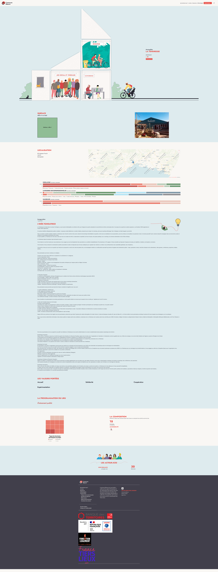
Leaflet (170, 177)
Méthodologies (200, 3)
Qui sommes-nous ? (184, 3)
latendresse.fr (149, 54)
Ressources (194, 3)
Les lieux (190, 3)
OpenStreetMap (174, 177)
